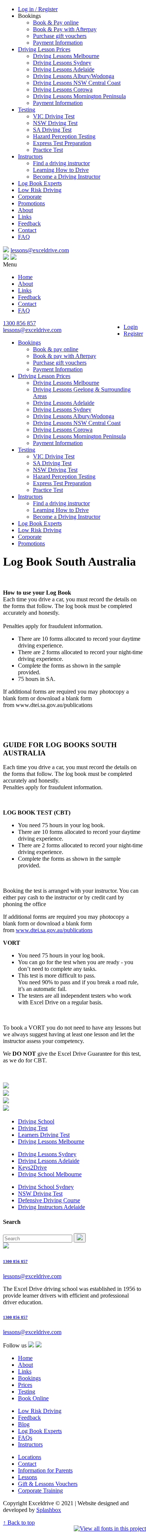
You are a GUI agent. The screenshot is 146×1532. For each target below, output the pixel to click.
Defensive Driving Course (49, 1200)
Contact (27, 230)
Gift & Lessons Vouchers (47, 1484)
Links (24, 217)
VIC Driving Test (53, 116)
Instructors (30, 156)
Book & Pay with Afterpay (65, 29)
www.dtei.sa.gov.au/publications (54, 930)
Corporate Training (40, 1490)
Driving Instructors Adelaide (51, 1207)
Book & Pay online (56, 22)
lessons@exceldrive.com (39, 250)
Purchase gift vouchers (59, 36)
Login (131, 327)
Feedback (29, 223)
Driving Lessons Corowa (62, 89)
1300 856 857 (19, 323)
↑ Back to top (19, 1522)
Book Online (33, 1398)
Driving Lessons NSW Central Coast (77, 83)
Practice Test (48, 150)
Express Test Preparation (62, 143)
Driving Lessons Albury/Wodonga (73, 76)
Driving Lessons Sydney (62, 63)
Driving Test (33, 1128)
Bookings (29, 342)
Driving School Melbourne (50, 1174)
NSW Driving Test (55, 123)
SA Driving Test (52, 130)
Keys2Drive (32, 1167)
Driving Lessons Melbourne (66, 56)
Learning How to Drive (61, 170)
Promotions (31, 203)
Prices (25, 1385)
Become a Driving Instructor (66, 176)
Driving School (36, 1121)
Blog (24, 1424)
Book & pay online (55, 349)
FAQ (24, 237)
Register (133, 333)
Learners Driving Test (44, 1135)
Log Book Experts (40, 183)
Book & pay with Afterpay (64, 356)
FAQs (25, 1438)
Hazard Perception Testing (64, 136)
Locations (29, 1457)
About (25, 210)
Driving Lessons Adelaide (63, 69)
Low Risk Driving (39, 190)
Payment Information (58, 42)
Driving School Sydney (46, 1187)
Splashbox (48, 1510)
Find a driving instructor (61, 163)
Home (25, 277)
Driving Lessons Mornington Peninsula (79, 96)
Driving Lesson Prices (44, 49)
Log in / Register (38, 9)
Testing (26, 109)
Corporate (30, 197)
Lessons (27, 1477)
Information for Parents (45, 1470)
